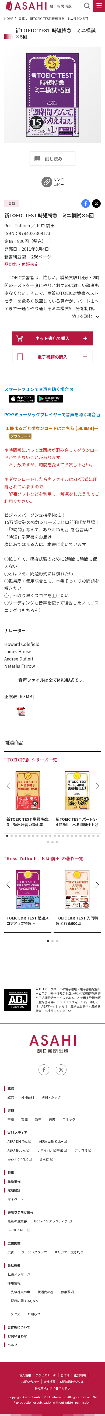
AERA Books (17, 1150)
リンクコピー (58, 182)
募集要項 (67, 1291)
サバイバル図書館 (50, 1150)
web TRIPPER (18, 1159)
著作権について (19, 1327)
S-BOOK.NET (17, 1230)
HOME (8, 18)
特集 (11, 1172)
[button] (7, 836)
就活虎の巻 (45, 1291)
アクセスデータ (46, 1375)
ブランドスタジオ (34, 1252)
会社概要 (14, 1265)
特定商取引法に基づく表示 (52, 1388)
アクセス (14, 1314)
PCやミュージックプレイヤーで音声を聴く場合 (50, 414)
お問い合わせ (17, 1336)
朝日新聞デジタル (72, 1381)
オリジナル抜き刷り (68, 1252)
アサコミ (81, 1150)
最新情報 (14, 1181)
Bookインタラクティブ (51, 1221)
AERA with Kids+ (51, 1141)
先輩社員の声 (20, 1291)
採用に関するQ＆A (24, 1300)
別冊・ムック (51, 1097)
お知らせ (33, 1314)
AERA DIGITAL (17, 1141)
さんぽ (44, 1159)
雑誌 (11, 1088)
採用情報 (14, 1283)
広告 (11, 1252)
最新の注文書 (17, 1221)
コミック (68, 1119)
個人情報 (25, 1375)
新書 (38, 1119)
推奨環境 (80, 1375)
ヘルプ (12, 1344)
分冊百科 (27, 1097)
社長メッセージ (19, 1274)
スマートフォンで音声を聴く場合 (36, 389)
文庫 (24, 1119)
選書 (52, 1119)
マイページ (16, 1199)
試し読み (53, 158)
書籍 (21, 18)
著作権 (65, 1375)
